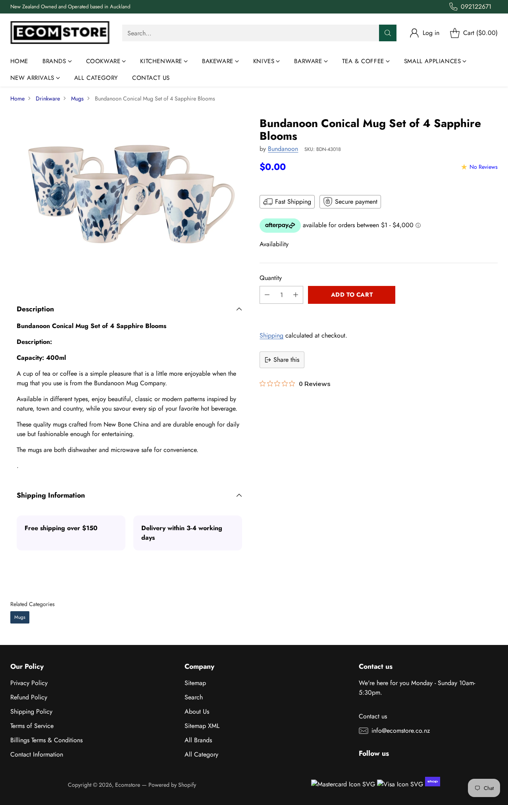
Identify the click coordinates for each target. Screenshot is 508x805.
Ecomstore (127, 785)
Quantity (271, 277)
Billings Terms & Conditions (46, 740)
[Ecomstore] (60, 33)
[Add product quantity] (296, 294)
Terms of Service (32, 725)
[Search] (387, 33)
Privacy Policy (29, 682)
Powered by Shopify (172, 785)
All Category (201, 754)
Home (17, 98)
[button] (379, 312)
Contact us (373, 716)
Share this (286, 359)
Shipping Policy (31, 711)
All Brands (198, 740)
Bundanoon (283, 148)
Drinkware (48, 98)
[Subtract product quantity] (267, 294)
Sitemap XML (202, 725)
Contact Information (36, 754)
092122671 (476, 6)
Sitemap (195, 682)
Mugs (77, 98)
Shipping (271, 335)
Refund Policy (28, 697)
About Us (197, 711)
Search (194, 697)
